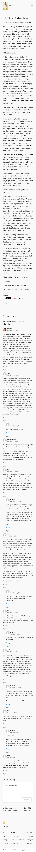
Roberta (9, 328)
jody (8, 469)
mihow (12, 424)
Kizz (8, 610)
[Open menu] (32, 6)
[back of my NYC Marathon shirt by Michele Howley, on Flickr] (15, 277)
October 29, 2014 (12, 330)
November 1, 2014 (12, 713)
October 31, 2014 (15, 688)
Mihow (11, 6)
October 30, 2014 (12, 536)
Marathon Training (26, 22)
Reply (4, 370)
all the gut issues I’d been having (15, 62)
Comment (27, 799)
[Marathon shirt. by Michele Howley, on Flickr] (9, 53)
